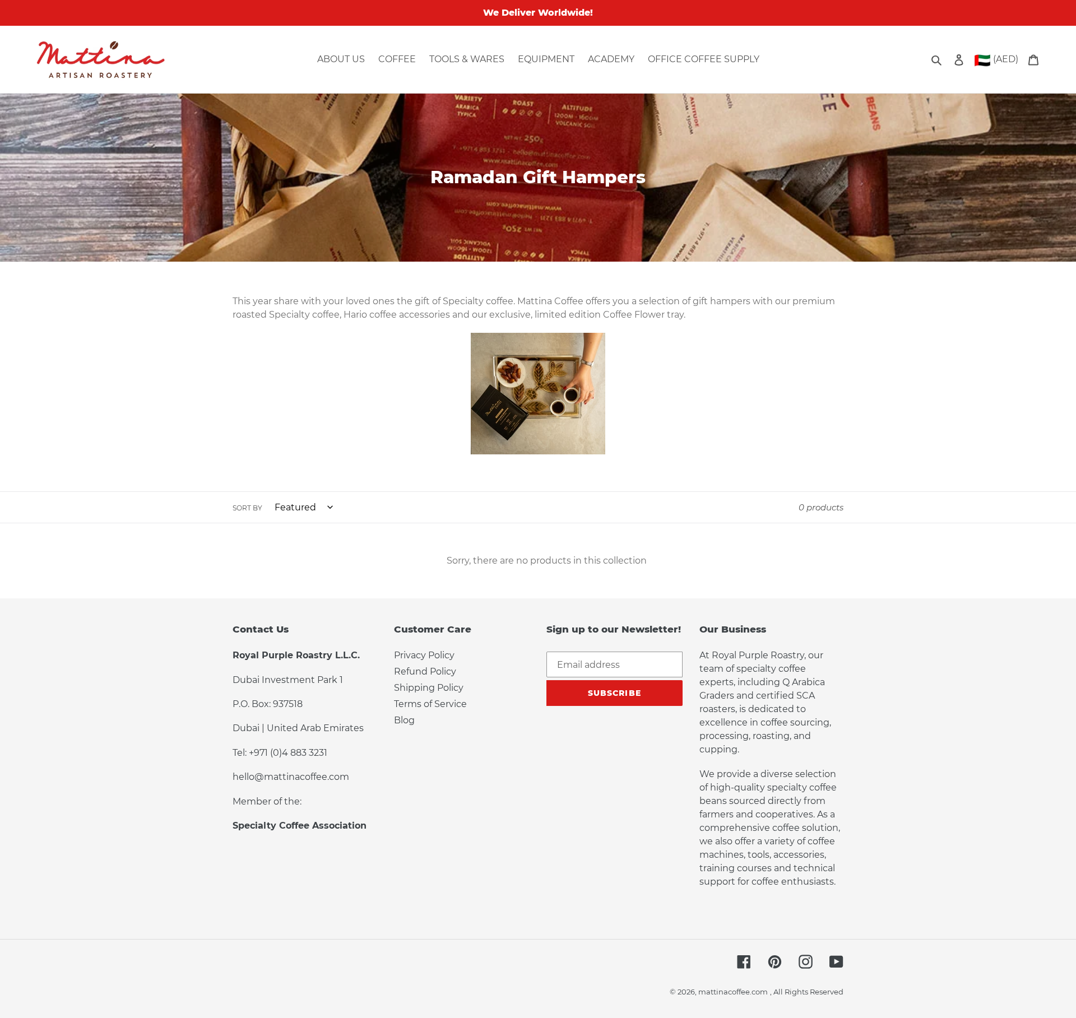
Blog (404, 720)
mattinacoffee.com (733, 991)
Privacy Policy (424, 655)
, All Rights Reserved (806, 991)
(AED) (996, 60)
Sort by (247, 508)
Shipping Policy (428, 687)
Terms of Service (430, 704)
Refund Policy (425, 671)
